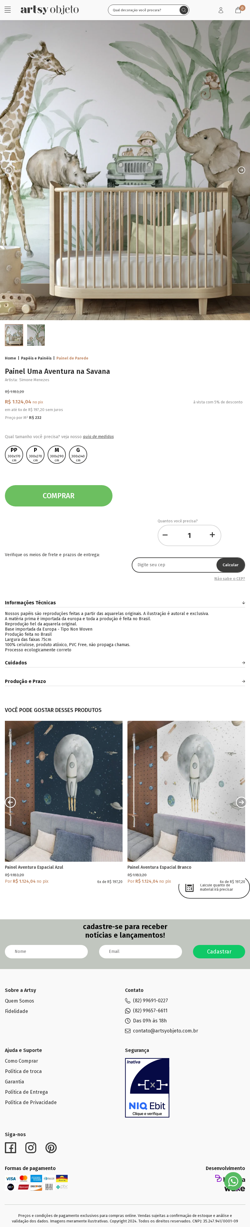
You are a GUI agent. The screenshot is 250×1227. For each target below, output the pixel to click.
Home (10, 358)
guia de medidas (98, 436)
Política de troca (23, 1071)
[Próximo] (241, 802)
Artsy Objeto (50, 10)
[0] (238, 10)
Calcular (230, 565)
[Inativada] (147, 1088)
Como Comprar (21, 1061)
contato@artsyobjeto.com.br (165, 1030)
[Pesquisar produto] (184, 10)
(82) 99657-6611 (150, 1010)
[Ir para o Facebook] (10, 1148)
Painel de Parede (72, 358)
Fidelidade (16, 1011)
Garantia (14, 1082)
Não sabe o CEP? (229, 578)
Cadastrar (219, 951)
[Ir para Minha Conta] (221, 10)
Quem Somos (19, 1001)
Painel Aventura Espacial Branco (159, 867)
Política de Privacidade (31, 1102)
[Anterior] (10, 802)
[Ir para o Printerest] (51, 1148)
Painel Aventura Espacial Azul (34, 867)
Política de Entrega (26, 1092)
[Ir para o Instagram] (31, 1148)
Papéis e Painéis (36, 358)
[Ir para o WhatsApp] (233, 1181)
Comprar (58, 496)
